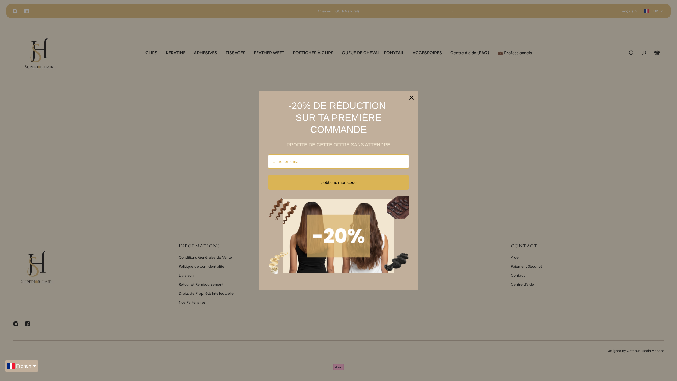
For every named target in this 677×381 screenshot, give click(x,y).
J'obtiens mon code (339, 182)
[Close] (411, 97)
